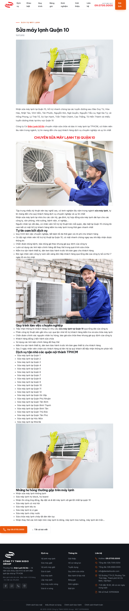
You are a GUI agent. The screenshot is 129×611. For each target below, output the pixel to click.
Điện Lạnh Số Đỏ (36, 126)
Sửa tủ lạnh (46, 571)
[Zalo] (11, 585)
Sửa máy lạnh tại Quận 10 (29, 385)
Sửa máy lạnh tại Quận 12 (29, 392)
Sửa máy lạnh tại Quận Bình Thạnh (34, 405)
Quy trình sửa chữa (76, 571)
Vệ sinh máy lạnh (48, 558)
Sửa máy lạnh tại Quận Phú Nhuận (34, 398)
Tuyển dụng (73, 567)
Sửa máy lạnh (46, 575)
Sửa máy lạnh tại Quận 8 (29, 378)
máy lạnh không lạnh (36, 493)
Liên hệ (89, 4)
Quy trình (40, 4)
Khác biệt (29, 4)
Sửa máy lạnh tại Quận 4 (29, 365)
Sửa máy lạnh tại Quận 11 (29, 388)
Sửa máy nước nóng (49, 584)
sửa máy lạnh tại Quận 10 (71, 328)
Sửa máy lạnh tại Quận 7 (29, 375)
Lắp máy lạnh (46, 580)
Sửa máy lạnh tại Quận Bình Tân (32, 408)
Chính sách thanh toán (94, 605)
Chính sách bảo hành (73, 605)
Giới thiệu (77, 4)
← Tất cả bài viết (39, 529)
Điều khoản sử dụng (53, 605)
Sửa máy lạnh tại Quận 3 (29, 362)
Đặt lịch (71, 588)
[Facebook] (5, 585)
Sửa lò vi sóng (47, 588)
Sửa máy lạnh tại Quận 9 (29, 382)
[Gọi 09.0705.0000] (18, 585)
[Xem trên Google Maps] (24, 585)
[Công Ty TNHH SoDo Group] (9, 5)
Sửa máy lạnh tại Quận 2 (29, 358)
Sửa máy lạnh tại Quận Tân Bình (32, 402)
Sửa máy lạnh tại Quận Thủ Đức (32, 412)
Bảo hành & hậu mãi (76, 575)
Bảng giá (52, 4)
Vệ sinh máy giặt (48, 567)
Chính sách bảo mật (34, 605)
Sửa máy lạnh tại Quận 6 (29, 372)
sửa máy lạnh (101, 210)
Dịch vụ (19, 4)
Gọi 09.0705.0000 (15, 529)
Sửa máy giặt (46, 563)
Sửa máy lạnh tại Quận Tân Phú (32, 415)
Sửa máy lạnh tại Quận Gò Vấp (32, 395)
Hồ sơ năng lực (74, 563)
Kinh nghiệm (64, 4)
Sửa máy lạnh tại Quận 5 (29, 368)
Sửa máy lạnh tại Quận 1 (28, 355)
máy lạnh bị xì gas (29, 510)
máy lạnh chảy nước (30, 513)
